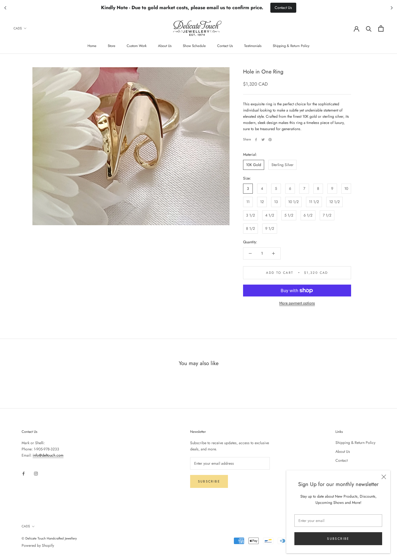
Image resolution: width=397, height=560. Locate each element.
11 (248, 202)
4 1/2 (269, 215)
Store (111, 45)
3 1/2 (250, 215)
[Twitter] (263, 139)
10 (346, 188)
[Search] (369, 28)
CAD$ (18, 28)
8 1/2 (250, 228)
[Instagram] (36, 473)
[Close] (383, 476)
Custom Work (137, 45)
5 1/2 (288, 215)
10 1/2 (293, 202)
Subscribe (338, 538)
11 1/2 (314, 202)
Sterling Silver (282, 164)
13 (276, 202)
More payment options (297, 303)
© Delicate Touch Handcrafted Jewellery (49, 538)
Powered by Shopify (38, 545)
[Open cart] (380, 28)
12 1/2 (334, 202)
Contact (341, 460)
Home (92, 45)
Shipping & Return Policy (291, 45)
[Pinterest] (270, 139)
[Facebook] (256, 139)
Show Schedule (194, 45)
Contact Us (225, 45)
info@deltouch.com (48, 455)
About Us (164, 45)
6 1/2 (308, 215)
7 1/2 (327, 215)
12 (262, 202)
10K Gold (253, 164)
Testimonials (252, 45)
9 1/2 (269, 228)
